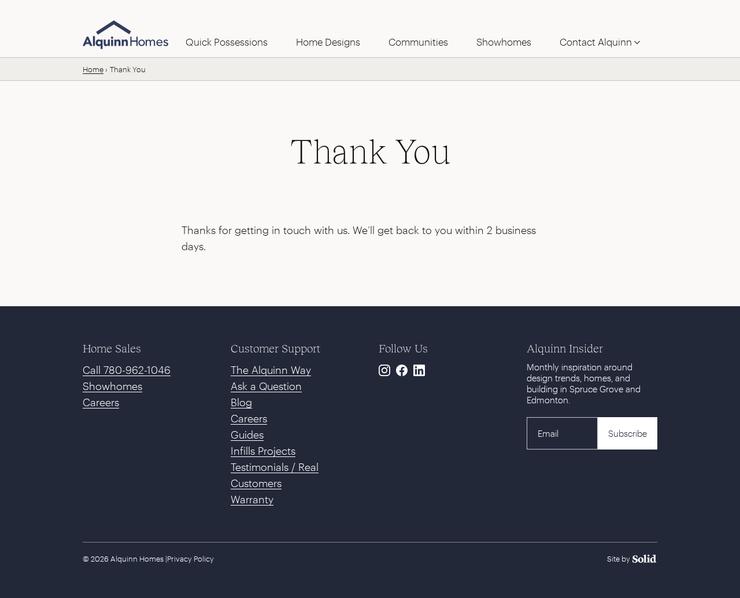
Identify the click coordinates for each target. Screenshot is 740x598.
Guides (247, 434)
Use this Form (296, 12)
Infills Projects (263, 450)
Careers (101, 402)
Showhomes (112, 386)
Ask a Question (266, 386)
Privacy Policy (190, 558)
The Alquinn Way (271, 369)
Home (93, 69)
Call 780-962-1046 (127, 369)
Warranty (252, 499)
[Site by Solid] (632, 558)
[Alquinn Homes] (125, 34)
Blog (241, 402)
